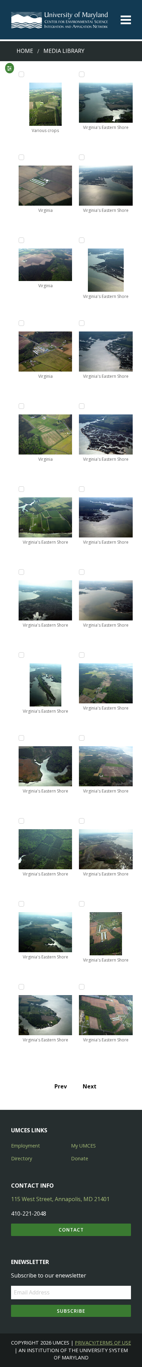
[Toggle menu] (126, 20)
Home (25, 51)
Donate (79, 1158)
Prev (60, 1086)
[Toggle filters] (9, 68)
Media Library (63, 51)
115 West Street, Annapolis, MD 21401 (60, 1199)
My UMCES (83, 1145)
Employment (25, 1145)
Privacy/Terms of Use (103, 1342)
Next (90, 1086)
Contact (71, 1229)
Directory (21, 1158)
